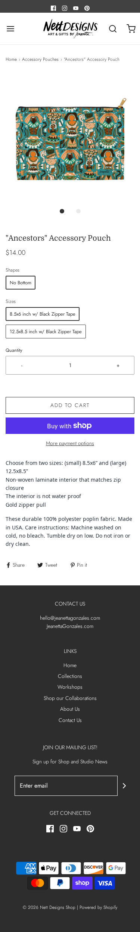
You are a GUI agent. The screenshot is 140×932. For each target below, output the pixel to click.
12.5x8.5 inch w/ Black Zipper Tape (46, 331)
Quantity (14, 350)
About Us (70, 709)
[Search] (113, 28)
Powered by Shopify (98, 907)
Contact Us (70, 720)
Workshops (70, 687)
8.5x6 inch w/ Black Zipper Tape (42, 314)
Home (11, 59)
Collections (70, 676)
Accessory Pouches (40, 59)
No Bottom (20, 282)
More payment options (70, 443)
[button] (70, 138)
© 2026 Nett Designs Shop (50, 907)
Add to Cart (70, 405)
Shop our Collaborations (70, 698)
